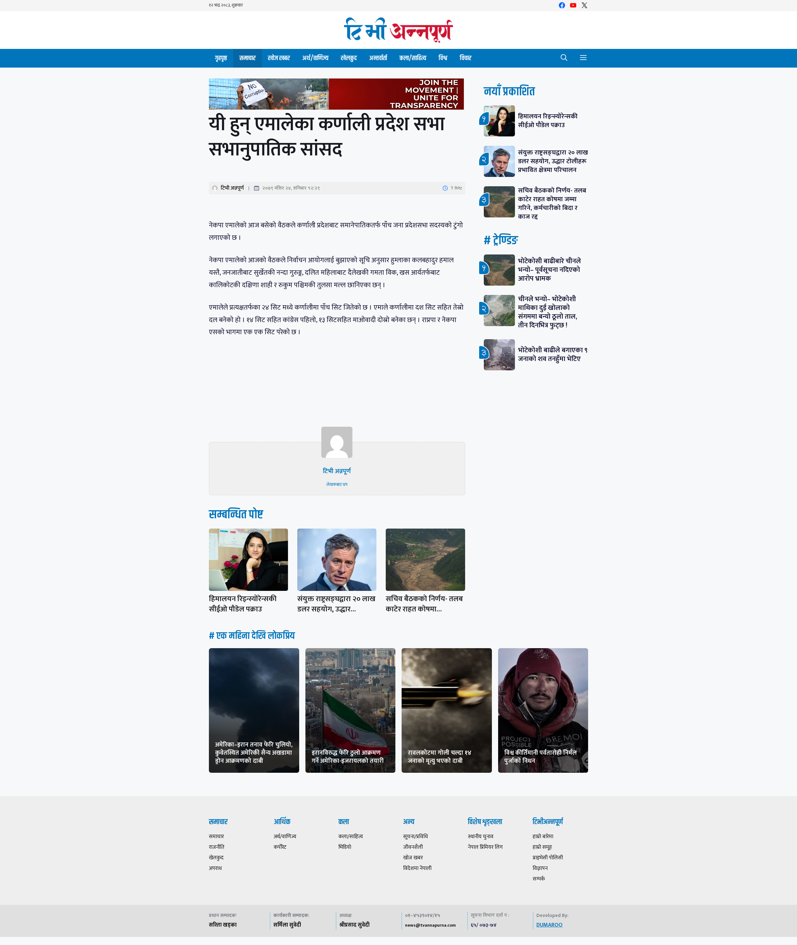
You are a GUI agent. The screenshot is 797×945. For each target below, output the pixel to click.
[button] (564, 58)
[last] (337, 95)
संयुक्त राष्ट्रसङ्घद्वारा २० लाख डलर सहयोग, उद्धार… (336, 604)
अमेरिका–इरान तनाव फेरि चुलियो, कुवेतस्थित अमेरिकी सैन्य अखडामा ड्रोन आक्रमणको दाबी (254, 752)
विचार (465, 58)
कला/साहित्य (412, 58)
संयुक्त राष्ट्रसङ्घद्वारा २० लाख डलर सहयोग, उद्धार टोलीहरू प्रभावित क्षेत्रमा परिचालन (553, 161)
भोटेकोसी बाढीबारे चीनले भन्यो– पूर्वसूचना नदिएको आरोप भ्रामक (549, 269)
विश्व (443, 58)
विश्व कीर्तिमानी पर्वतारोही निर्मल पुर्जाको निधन (540, 757)
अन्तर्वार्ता (378, 58)
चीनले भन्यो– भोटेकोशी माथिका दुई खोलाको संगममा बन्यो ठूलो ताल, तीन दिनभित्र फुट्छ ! (547, 312)
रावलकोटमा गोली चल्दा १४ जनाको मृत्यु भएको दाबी (439, 757)
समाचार (247, 58)
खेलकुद (349, 58)
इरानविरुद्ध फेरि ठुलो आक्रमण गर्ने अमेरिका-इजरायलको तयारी (348, 757)
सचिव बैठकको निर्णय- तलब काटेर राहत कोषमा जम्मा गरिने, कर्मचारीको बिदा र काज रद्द (552, 203)
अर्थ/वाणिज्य (315, 58)
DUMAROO (549, 925)
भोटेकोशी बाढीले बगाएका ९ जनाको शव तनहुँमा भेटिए (552, 354)
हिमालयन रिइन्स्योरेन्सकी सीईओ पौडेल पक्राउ (242, 604)
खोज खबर (279, 58)
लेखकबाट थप (336, 484)
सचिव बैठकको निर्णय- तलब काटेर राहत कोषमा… (424, 604)
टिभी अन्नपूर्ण (232, 188)
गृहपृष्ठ (221, 58)
